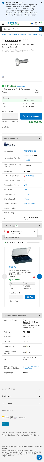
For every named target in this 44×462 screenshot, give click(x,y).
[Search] (40, 29)
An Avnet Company (8, 447)
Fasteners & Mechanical (17, 34)
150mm (26, 199)
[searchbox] (20, 29)
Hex (25, 190)
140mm (26, 194)
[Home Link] (17, 23)
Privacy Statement (8, 432)
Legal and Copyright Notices (26, 432)
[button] (3, 23)
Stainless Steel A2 (30, 203)
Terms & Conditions (8, 435)
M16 (25, 185)
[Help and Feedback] (39, 457)
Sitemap (36, 435)
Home (4, 34)
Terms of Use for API (24, 435)
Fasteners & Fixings (35, 34)
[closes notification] (41, 2)
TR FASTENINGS (30, 151)
